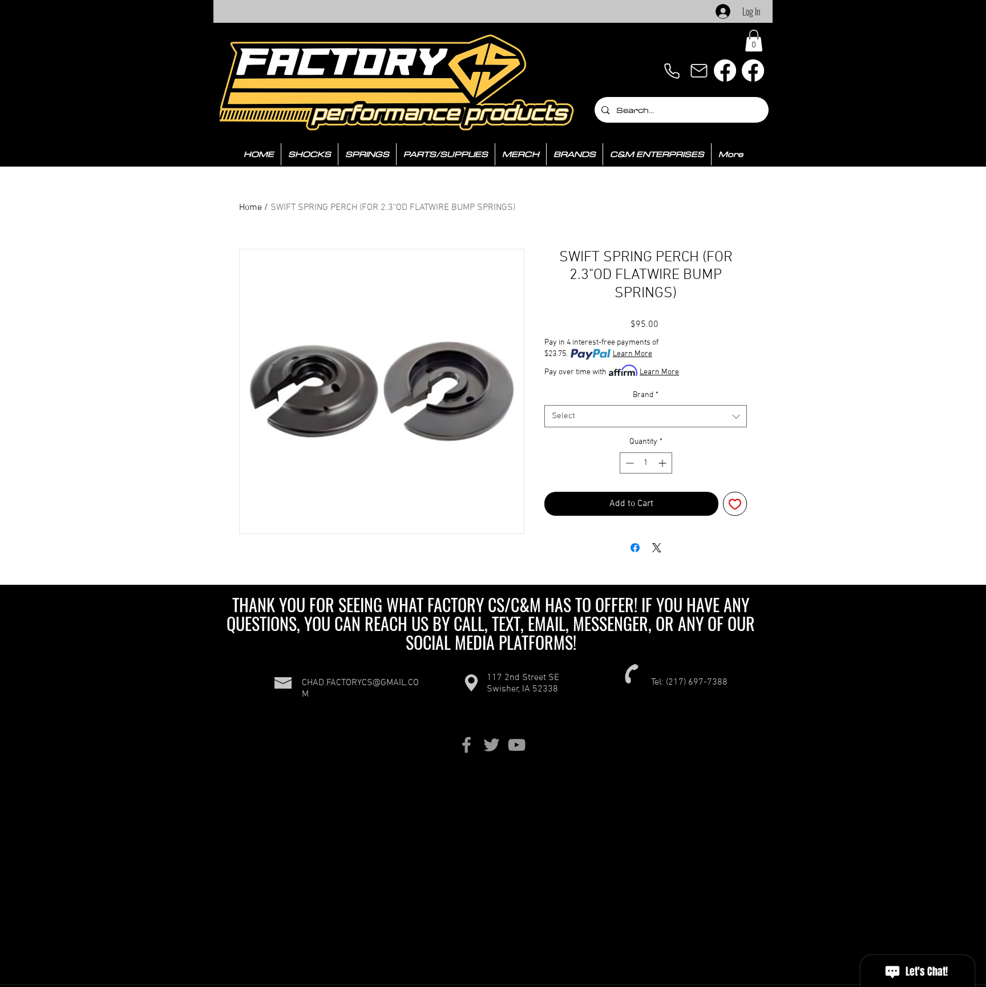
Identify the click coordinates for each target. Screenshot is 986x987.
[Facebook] (725, 70)
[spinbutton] (646, 463)
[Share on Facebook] (635, 548)
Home (250, 207)
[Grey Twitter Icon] (491, 744)
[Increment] (663, 463)
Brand (645, 395)
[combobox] (645, 416)
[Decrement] (628, 463)
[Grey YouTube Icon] (516, 744)
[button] (754, 40)
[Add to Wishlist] (735, 504)
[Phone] (671, 70)
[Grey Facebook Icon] (466, 744)
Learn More (632, 354)
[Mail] (699, 70)
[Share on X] (657, 548)
